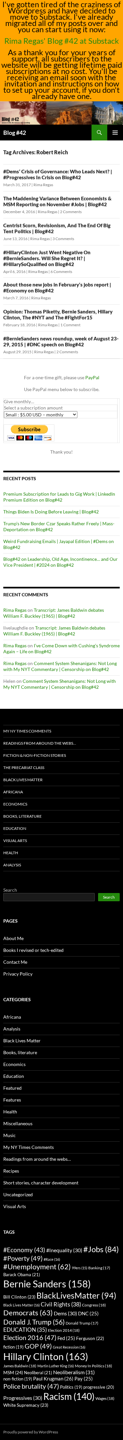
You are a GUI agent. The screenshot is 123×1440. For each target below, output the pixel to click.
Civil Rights (61, 1304)
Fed (66, 1338)
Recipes (11, 1171)
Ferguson (90, 1338)
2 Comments (71, 211)
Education (14, 828)
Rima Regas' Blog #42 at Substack (61, 40)
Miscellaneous (17, 1123)
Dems (65, 1313)
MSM (13, 1372)
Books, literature (22, 816)
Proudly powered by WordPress (30, 1431)
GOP (38, 1346)
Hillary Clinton (45, 1356)
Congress (94, 1305)
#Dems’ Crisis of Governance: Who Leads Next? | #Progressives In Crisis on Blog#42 (57, 174)
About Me (13, 938)
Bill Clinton (19, 1297)
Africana (13, 791)
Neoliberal (38, 1372)
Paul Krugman (53, 1378)
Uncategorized (18, 1194)
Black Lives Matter (23, 779)
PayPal (92, 377)
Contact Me (15, 962)
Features (12, 1100)
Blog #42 (14, 132)
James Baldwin (19, 1365)
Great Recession (69, 1347)
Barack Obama (21, 1274)
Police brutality (31, 1386)
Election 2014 (64, 1330)
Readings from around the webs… (39, 743)
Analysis (12, 864)
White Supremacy (25, 1405)
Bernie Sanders (47, 1283)
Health (10, 852)
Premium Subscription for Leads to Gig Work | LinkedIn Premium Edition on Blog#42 (59, 497)
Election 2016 (29, 1337)
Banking (99, 1267)
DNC (88, 1313)
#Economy (24, 1250)
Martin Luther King (55, 1366)
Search (10, 890)
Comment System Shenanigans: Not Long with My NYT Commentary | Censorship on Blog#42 (60, 666)
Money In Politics (93, 1365)
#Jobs (101, 1249)
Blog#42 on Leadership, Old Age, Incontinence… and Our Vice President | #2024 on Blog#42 (60, 562)
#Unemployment (37, 1266)
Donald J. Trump (34, 1322)
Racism (68, 1396)
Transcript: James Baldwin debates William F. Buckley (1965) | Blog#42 (53, 613)
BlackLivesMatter (76, 1295)
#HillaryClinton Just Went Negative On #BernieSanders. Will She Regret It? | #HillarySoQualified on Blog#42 (47, 258)
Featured (12, 1088)
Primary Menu (115, 132)
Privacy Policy (17, 974)
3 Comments (63, 238)
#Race (52, 1259)
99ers (79, 1268)
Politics (71, 1387)
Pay (83, 1378)
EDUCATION (25, 1329)
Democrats (28, 1312)
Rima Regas (43, 184)
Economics (15, 804)
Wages (104, 1398)
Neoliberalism (74, 1372)
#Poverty (23, 1258)
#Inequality (64, 1250)
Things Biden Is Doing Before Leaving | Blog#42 (51, 511)
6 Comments (61, 271)
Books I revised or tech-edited (33, 950)
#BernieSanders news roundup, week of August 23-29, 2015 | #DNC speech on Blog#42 (61, 341)
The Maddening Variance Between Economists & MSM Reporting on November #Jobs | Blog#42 (57, 201)
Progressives (22, 1398)
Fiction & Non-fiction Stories (34, 755)
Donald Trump (82, 1323)
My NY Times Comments (27, 731)
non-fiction (17, 1379)
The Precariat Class (23, 767)
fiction (13, 1347)
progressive (98, 1387)
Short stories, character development (40, 1182)
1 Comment (70, 324)
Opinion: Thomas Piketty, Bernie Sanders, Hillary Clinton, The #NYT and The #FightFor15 (58, 314)
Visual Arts (15, 840)
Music (9, 1135)
